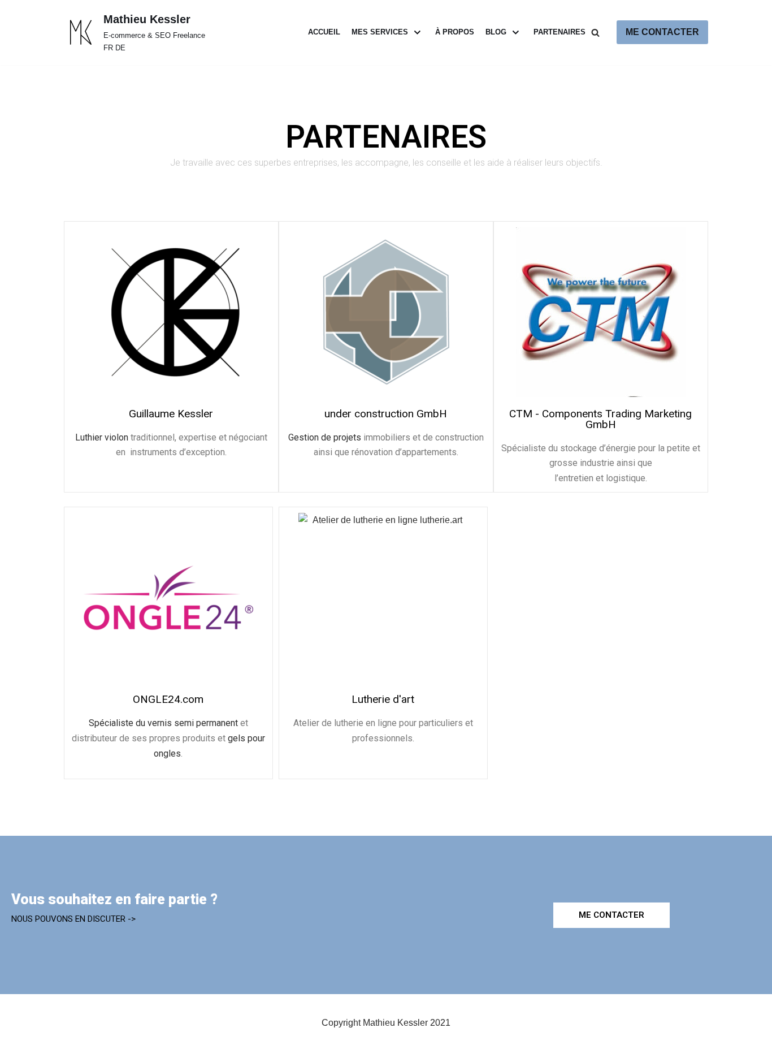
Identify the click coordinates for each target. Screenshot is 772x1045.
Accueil (324, 32)
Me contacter (662, 32)
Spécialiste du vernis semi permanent (163, 723)
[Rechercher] (595, 32)
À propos (454, 32)
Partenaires (559, 32)
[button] (611, 915)
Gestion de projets (324, 437)
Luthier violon (101, 437)
